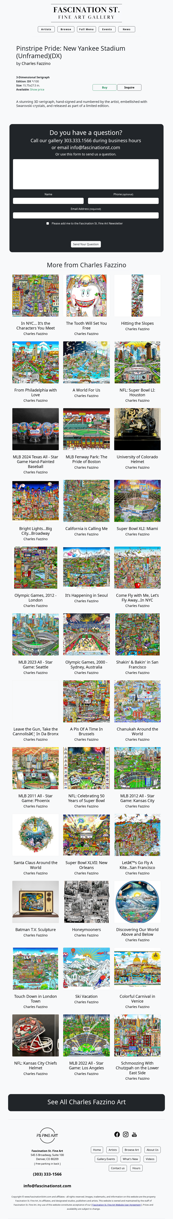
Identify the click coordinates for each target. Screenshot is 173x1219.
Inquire (129, 87)
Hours (136, 1168)
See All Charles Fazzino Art (86, 1101)
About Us (152, 1150)
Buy (104, 87)
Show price (37, 89)
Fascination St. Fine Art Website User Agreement (116, 1204)
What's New (130, 1159)
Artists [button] (46, 29)
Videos (150, 1159)
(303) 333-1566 (47, 1174)
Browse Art (132, 1150)
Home (97, 1150)
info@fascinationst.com (95, 147)
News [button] (127, 29)
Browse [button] (66, 29)
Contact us (118, 1168)
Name (48, 194)
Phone (123, 194)
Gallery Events (106, 1159)
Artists (113, 1150)
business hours (124, 140)
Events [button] (107, 29)
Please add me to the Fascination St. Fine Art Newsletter (87, 223)
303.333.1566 (78, 140)
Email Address (86, 209)
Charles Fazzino (36, 63)
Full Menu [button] (86, 29)
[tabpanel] (86, 106)
